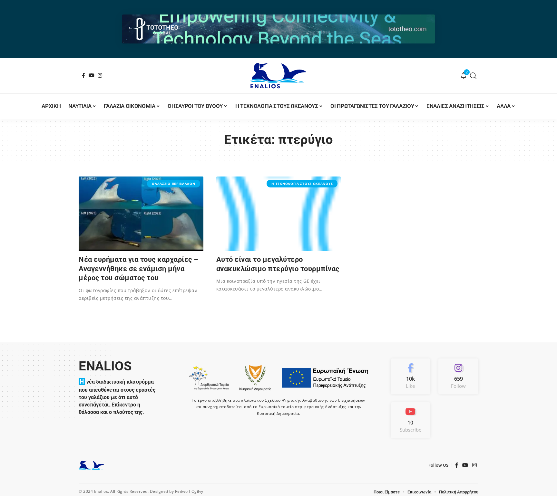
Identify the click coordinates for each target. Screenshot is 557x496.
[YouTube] (91, 75)
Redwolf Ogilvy (189, 491)
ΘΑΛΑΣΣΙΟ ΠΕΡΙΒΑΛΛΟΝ (173, 183)
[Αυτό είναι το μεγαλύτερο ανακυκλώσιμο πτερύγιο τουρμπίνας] (278, 213)
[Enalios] (278, 76)
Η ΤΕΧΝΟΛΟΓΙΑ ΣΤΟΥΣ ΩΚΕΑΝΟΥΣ (302, 183)
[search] (473, 75)
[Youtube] (411, 420)
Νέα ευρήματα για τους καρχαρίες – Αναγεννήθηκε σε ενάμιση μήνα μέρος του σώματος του (139, 268)
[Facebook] (83, 75)
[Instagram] (100, 75)
